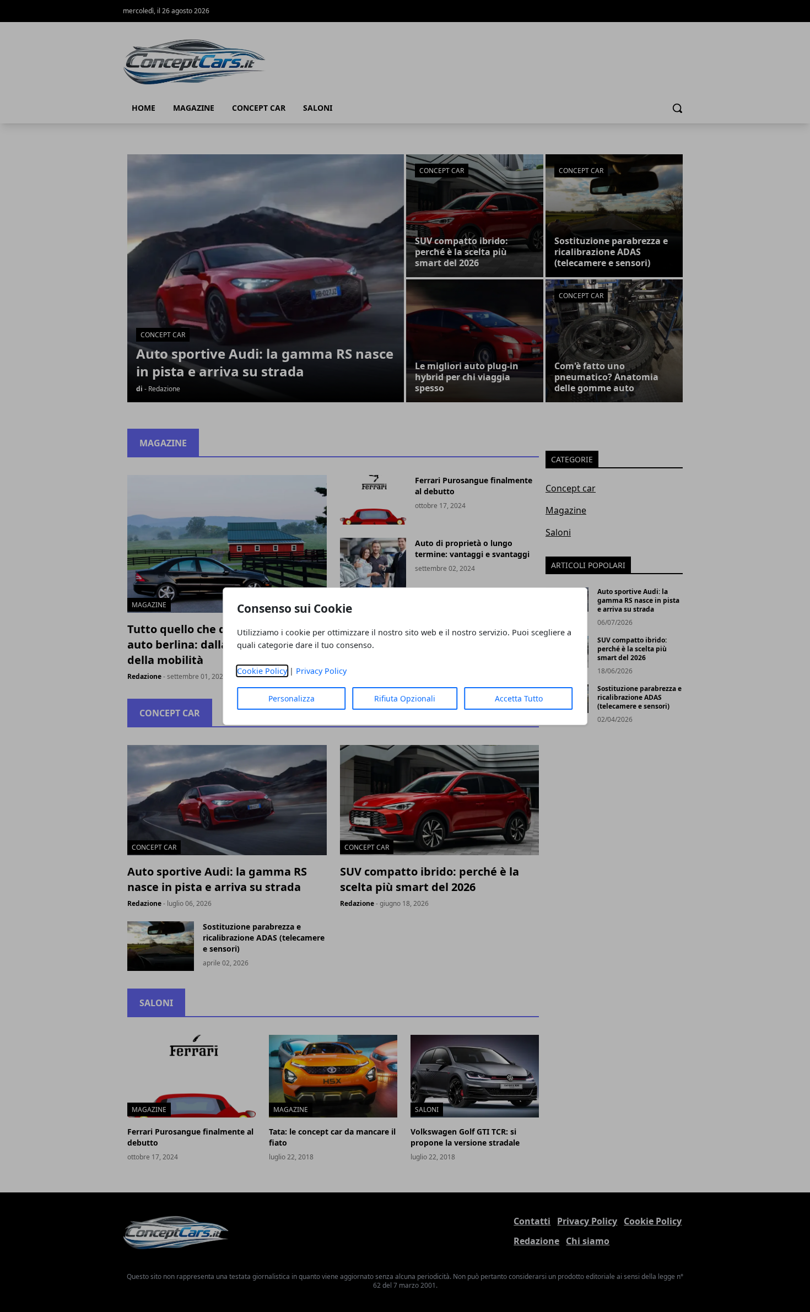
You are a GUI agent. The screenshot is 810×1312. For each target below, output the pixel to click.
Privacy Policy (321, 671)
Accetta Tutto (519, 698)
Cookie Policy (262, 671)
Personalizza (291, 698)
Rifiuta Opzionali (404, 698)
